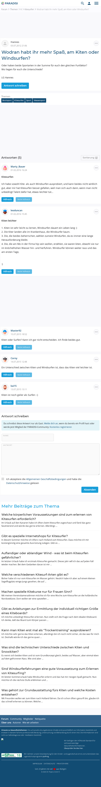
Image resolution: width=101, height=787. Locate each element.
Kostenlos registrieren (61, 427)
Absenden (90, 489)
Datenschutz (49, 763)
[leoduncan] (6, 211)
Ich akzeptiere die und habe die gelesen (43, 481)
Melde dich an (51, 423)
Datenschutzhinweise (18, 483)
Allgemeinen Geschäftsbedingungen (46, 479)
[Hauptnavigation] (96, 3)
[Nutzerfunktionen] (89, 3)
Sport (28, 100)
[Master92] (6, 331)
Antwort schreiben (15, 85)
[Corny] (6, 359)
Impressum (37, 763)
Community (16, 718)
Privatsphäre (62, 763)
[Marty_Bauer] (6, 167)
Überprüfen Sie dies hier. (73, 748)
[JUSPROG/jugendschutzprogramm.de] (11, 755)
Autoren (17, 722)
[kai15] (6, 387)
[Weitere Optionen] (96, 43)
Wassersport (39, 100)
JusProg (46, 756)
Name (6, 435)
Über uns (6, 722)
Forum (4, 9)
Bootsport (7, 100)
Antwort (7, 445)
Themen (14, 9)
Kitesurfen (29, 9)
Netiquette (40, 718)
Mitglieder (28, 718)
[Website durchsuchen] (82, 3)
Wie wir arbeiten (30, 722)
